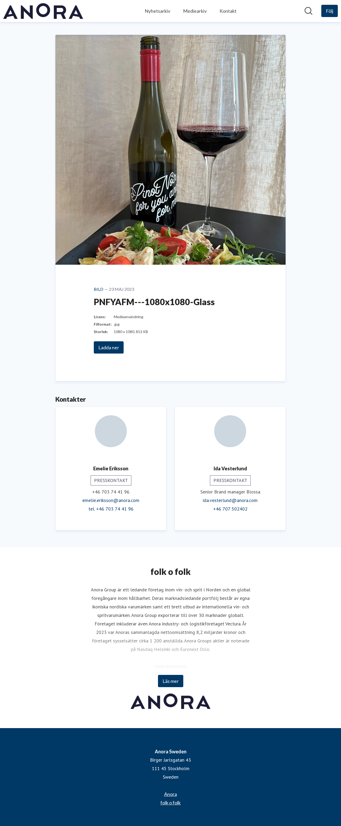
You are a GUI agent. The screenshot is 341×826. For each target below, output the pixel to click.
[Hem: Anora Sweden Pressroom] (43, 11)
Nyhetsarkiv (157, 11)
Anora (170, 794)
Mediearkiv (195, 11)
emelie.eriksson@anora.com (110, 500)
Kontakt (228, 11)
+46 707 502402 (230, 509)
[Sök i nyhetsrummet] (308, 11)
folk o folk (170, 803)
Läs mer (171, 681)
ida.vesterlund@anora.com (230, 500)
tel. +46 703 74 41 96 (110, 509)
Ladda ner (108, 347)
